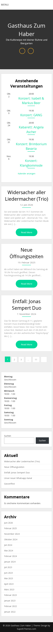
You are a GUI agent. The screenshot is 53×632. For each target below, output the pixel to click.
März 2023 (9, 589)
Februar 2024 (10, 556)
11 (36, 359)
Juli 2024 (8, 545)
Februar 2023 (10, 595)
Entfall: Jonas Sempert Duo (26, 304)
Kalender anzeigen (26, 173)
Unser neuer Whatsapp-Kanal (18, 478)
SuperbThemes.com (26, 628)
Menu (5, 4)
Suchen (7, 435)
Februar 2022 (10, 606)
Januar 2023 (9, 600)
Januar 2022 (9, 611)
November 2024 (12, 533)
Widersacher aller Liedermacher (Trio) (26, 195)
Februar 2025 (10, 528)
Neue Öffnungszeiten (26, 253)
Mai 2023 (8, 578)
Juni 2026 (8, 522)
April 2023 (9, 584)
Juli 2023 (8, 567)
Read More (26, 232)
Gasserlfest (9, 483)
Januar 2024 (9, 561)
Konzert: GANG (31, 115)
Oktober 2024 (10, 539)
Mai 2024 (8, 550)
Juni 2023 (8, 572)
